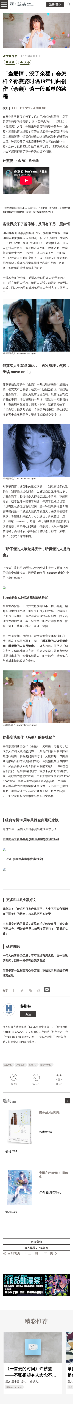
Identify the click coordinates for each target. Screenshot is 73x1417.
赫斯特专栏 (45, 1065)
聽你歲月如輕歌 (49, 1112)
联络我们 (36, 1241)
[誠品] (22, 4)
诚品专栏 (8, 1065)
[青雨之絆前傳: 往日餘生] (19, 1187)
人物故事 (20, 1065)
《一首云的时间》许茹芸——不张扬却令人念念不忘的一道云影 (30, 1371)
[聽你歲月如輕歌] (19, 1126)
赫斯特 (25, 1006)
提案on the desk (14, 1387)
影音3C (32, 1065)
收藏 (12, 62)
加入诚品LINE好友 (36, 1247)
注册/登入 (55, 4)
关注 (28, 1014)
